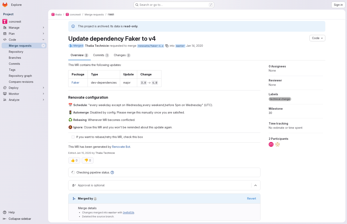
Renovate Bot (121, 146)
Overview (79, 55)
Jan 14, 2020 (194, 45)
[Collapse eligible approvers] (255, 185)
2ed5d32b (128, 212)
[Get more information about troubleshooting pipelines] (112, 172)
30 (270, 113)
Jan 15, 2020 (84, 152)
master (180, 46)
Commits (100, 55)
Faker (75, 82)
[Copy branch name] (166, 45)
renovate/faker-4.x (150, 46)
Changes (121, 55)
